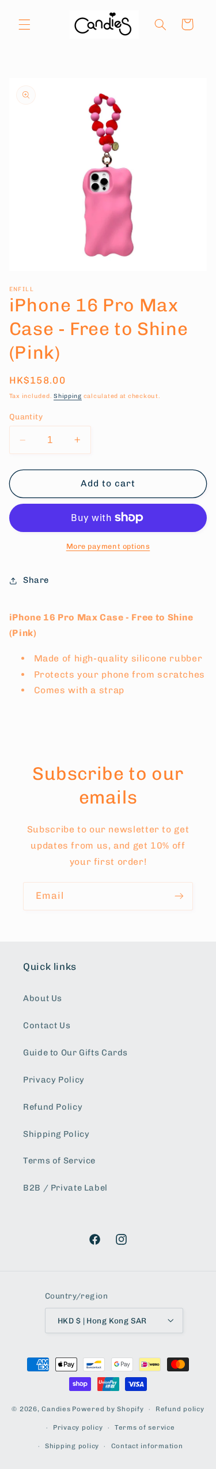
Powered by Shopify (107, 1409)
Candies (55, 1409)
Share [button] (36, 580)
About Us (42, 998)
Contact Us (46, 1025)
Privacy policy (78, 1427)
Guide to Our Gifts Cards (75, 1052)
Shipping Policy (56, 1134)
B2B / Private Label (65, 1187)
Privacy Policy (54, 1079)
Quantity (26, 416)
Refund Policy (52, 1107)
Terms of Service (59, 1160)
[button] (24, 24)
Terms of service (145, 1427)
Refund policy (180, 1409)
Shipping (68, 396)
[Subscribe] (179, 896)
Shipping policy (72, 1446)
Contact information (147, 1446)
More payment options (108, 546)
